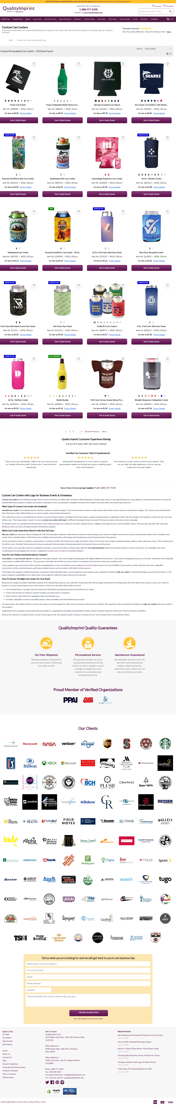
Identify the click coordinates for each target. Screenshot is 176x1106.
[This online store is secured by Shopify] (53, 1091)
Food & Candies (89, 19)
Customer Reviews (10, 1071)
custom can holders (62, 565)
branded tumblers (76, 551)
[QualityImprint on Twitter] (47, 1083)
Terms (43, 1102)
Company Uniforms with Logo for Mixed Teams (137, 1062)
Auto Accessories (50, 19)
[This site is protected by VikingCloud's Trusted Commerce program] (70, 1091)
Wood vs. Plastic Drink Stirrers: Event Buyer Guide (138, 1049)
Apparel (28, 19)
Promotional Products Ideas (14, 1067)
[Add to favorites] (34, 63)
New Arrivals (8, 1041)
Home (5, 1051)
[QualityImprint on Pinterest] (57, 1083)
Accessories (37, 19)
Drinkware (77, 19)
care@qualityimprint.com (93, 13)
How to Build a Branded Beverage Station (135, 1042)
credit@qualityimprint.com (74, 1075)
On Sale (135, 19)
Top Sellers (7, 1038)
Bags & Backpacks (65, 19)
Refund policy (8, 1077)
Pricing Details (25, 113)
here (169, 32)
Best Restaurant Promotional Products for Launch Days (140, 1035)
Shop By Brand (18, 19)
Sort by (139, 49)
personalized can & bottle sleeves (85, 565)
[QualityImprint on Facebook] (52, 1083)
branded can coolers (62, 524)
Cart (171, 19)
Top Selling (154, 19)
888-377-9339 (57, 1069)
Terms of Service (9, 1074)
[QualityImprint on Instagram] (62, 1083)
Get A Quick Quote (62, 120)
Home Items (101, 19)
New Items (144, 19)
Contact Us (7, 1057)
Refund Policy (34, 1102)
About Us (6, 1054)
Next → (105, 432)
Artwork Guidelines (10, 1064)
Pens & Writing (125, 19)
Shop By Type (5, 19)
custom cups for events (57, 551)
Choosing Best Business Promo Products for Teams (139, 1055)
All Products (7, 1044)
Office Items (112, 19)
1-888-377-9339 (88, 9)
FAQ (4, 1061)
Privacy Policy (22, 1102)
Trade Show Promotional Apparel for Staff (135, 1069)
